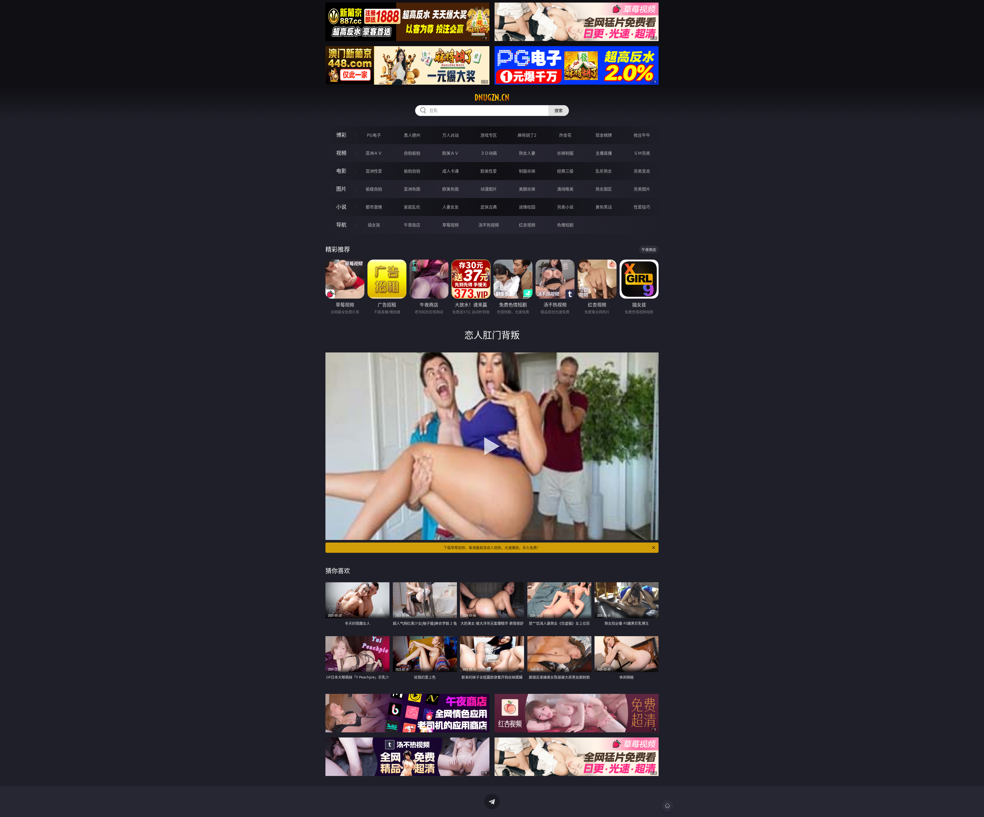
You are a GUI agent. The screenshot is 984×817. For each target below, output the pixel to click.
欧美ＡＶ (450, 153)
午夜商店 (412, 225)
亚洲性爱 (374, 171)
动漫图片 (488, 189)
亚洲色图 (412, 189)
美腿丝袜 (527, 189)
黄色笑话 (604, 207)
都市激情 (374, 207)
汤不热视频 (488, 225)
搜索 (559, 110)
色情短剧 (565, 225)
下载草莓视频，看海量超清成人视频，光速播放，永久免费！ (492, 547)
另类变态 (642, 171)
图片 (341, 188)
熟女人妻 (527, 153)
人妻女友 (450, 207)
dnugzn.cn (492, 97)
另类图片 (642, 189)
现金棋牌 (604, 135)
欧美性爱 (488, 171)
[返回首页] (667, 806)
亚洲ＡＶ (374, 153)
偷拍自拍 (412, 171)
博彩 (341, 135)
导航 (341, 224)
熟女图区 (604, 189)
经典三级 (565, 171)
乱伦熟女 (604, 171)
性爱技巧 (642, 207)
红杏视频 (527, 225)
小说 (341, 206)
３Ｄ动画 (488, 153)
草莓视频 (450, 225)
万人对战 (450, 135)
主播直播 (604, 153)
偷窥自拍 (374, 189)
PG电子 (374, 135)
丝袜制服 (565, 153)
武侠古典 (488, 207)
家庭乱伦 (412, 207)
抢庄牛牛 (642, 135)
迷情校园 (527, 207)
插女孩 (374, 225)
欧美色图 (450, 189)
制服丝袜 (527, 171)
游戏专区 (488, 135)
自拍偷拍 (412, 153)
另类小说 (565, 207)
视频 (341, 153)
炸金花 (565, 135)
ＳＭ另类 (642, 153)
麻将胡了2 (527, 135)
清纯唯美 (565, 189)
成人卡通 (450, 171)
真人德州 (412, 135)
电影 (341, 171)
